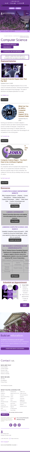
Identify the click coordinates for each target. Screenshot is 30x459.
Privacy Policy (4, 382)
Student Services (8, 36)
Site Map (3, 378)
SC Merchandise (13, 408)
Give (18, 8)
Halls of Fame (3, 410)
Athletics (2, 403)
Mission (11, 398)
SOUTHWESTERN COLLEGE (10, 445)
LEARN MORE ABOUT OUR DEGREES (15, 348)
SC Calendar (19, 3)
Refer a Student (13, 405)
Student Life (22, 391)
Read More (4, 99)
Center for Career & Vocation (21, 36)
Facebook (10, 425)
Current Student (4, 368)
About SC (2, 391)
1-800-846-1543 (15, 1)
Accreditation (4, 380)
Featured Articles (9, 44)
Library (11, 396)
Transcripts (22, 398)
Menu (27, 13)
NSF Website (15, 276)
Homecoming (13, 391)
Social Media (12, 410)
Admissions (3, 398)
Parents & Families (5, 373)
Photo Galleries (13, 401)
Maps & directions (15, 438)
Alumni (2, 400)
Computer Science (24, 37)
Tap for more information (8, 31)
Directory (12, 3)
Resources (7, 47)
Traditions (22, 396)
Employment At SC (4, 406)
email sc (5, 414)
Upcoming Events (23, 402)
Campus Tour (3, 405)
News (11, 400)
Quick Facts (12, 403)
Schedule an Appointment (12, 51)
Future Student (4, 366)
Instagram (19, 425)
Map (6, 3)
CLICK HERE (25, 305)
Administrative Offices (5, 396)
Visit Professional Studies (6, 385)
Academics (3, 393)
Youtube (15, 425)
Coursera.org (5, 136)
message (10, 438)
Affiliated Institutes (4, 401)
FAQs (2, 408)
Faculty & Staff (4, 370)
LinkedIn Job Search (15, 240)
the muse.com (6, 178)
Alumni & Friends (5, 372)
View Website (15, 206)
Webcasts (22, 404)
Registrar (12, 406)
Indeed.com (5, 95)
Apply (12, 8)
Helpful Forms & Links (14, 393)
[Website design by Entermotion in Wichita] (16, 445)
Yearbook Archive (23, 406)
